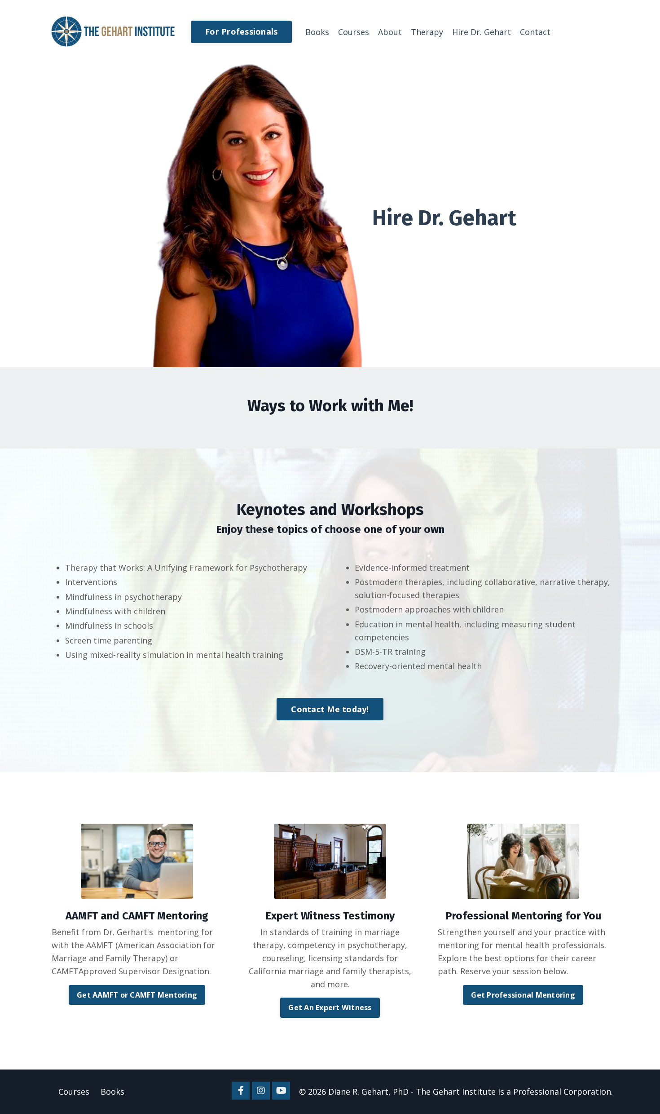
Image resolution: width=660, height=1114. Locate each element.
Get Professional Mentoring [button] (523, 995)
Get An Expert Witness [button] (329, 1007)
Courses (353, 32)
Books (317, 32)
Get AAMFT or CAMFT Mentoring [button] (137, 995)
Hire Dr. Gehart (481, 32)
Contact (535, 32)
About (390, 32)
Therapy (427, 32)
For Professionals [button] (241, 31)
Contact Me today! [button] (330, 709)
